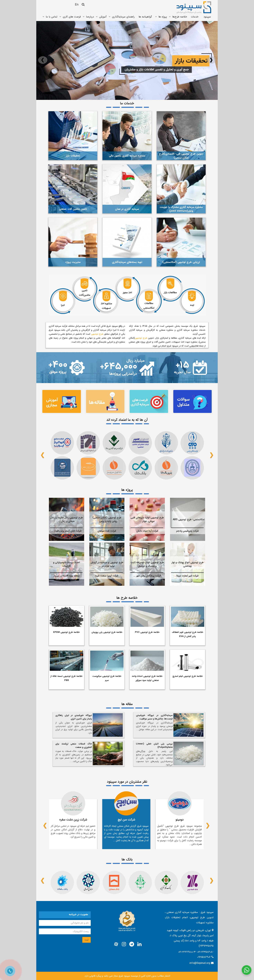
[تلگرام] (131, 944)
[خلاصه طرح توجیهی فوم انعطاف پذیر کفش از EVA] (187, 616)
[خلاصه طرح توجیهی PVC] (147, 616)
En (76, 4)
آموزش (103, 17)
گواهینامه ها (145, 17)
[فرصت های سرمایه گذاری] (149, 401)
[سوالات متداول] (192, 401)
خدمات (194, 17)
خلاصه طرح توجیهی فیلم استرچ (187, 676)
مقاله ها (127, 704)
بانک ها (127, 859)
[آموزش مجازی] (61, 401)
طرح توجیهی (141, 338)
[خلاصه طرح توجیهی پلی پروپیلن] (107, 616)
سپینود (207, 17)
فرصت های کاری (72, 17)
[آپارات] (116, 944)
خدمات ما (127, 103)
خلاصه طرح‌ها (179, 17)
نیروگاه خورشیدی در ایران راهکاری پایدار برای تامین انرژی (73, 717)
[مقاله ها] (105, 401)
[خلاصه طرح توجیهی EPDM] (66, 616)
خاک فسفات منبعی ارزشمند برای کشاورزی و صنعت (73, 745)
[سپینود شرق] (194, 7)
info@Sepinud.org (200, 963)
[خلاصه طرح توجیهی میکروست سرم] (107, 660)
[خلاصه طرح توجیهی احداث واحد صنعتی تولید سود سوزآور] (147, 660)
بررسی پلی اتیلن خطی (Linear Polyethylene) (154, 745)
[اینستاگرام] (123, 944)
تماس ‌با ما (51, 17)
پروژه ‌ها (162, 17)
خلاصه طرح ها (127, 597)
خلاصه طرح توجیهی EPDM (66, 632)
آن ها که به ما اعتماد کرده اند (127, 419)
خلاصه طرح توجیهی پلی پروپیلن (106, 632)
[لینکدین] (139, 944)
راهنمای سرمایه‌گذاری (123, 17)
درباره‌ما (90, 17)
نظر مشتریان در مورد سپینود (127, 781)
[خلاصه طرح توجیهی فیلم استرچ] (187, 660)
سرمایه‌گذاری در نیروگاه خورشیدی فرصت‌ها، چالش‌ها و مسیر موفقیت (154, 717)
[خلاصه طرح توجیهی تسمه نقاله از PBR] (66, 660)
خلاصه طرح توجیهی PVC (147, 632)
